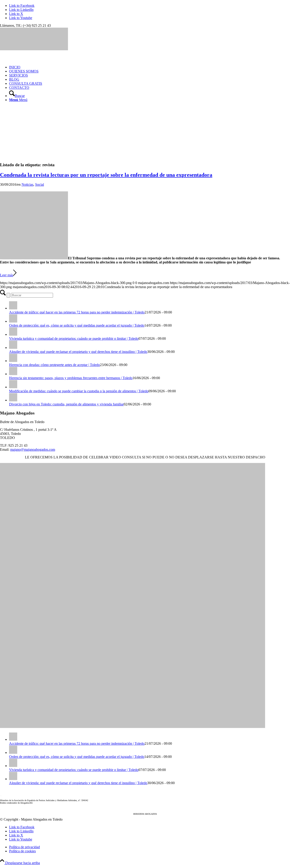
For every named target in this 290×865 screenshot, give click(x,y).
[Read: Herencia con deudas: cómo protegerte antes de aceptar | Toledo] (13, 361)
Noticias (27, 184)
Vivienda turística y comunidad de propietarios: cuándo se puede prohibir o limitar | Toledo (73, 338)
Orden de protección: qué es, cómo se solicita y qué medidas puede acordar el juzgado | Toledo (76, 325)
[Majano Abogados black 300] (34, 49)
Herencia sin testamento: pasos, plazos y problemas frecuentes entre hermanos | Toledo (71, 378)
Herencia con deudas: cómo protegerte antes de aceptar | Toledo (54, 365)
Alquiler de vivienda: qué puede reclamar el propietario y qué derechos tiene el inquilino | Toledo (78, 352)
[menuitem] (149, 67)
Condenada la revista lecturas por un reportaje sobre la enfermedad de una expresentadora (106, 175)
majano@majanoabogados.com (32, 449)
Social (39, 184)
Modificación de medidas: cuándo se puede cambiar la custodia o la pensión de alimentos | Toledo (78, 391)
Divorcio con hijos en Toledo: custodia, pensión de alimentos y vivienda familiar (66, 404)
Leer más (6, 275)
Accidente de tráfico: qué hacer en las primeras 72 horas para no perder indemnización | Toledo (77, 312)
